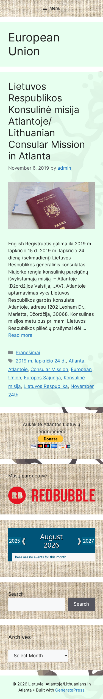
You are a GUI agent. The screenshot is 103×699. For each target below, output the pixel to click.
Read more (20, 335)
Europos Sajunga (42, 377)
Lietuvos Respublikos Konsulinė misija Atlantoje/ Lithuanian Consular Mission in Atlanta (46, 121)
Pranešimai (28, 352)
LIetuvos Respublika (46, 386)
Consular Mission (49, 369)
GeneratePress (70, 690)
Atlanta (76, 361)
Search (16, 594)
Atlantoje (18, 369)
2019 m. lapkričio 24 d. (41, 361)
